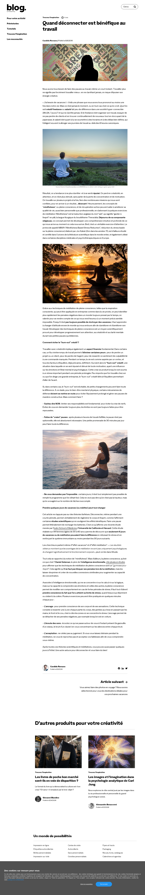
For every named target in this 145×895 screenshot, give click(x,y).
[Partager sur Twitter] (126, 668)
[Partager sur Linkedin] (123, 668)
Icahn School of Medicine (65, 528)
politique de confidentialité (16, 880)
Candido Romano (50, 41)
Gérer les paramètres (86, 884)
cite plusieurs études (115, 562)
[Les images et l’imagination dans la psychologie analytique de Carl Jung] (111, 751)
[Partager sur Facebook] (119, 668)
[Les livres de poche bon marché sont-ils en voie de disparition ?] (58, 751)
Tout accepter (104, 884)
